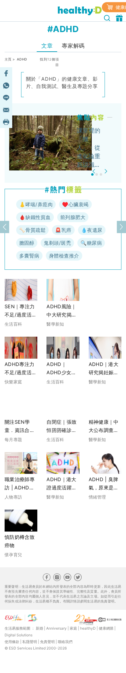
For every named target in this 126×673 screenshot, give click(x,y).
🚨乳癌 (63, 230)
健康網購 (106, 628)
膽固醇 (26, 243)
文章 (47, 45)
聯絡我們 (65, 641)
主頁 (8, 59)
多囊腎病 (29, 256)
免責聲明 (47, 641)
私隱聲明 (29, 641)
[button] (94, 171)
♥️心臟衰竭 (75, 204)
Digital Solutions (18, 635)
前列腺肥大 (72, 217)
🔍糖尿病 (91, 243)
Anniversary (56, 628)
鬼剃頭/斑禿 (57, 243)
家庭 (73, 628)
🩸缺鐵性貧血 (35, 217)
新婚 (39, 628)
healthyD (88, 628)
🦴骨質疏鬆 (32, 230)
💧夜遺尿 (91, 230)
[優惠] (120, 17)
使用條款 (12, 641)
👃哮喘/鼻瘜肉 (36, 204)
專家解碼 (73, 45)
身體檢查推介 (64, 256)
